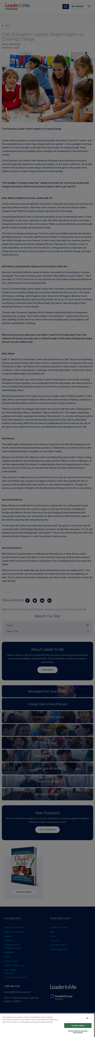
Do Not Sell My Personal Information (78, 1031)
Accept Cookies (78, 1025)
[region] (47, 1025)
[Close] (87, 1018)
